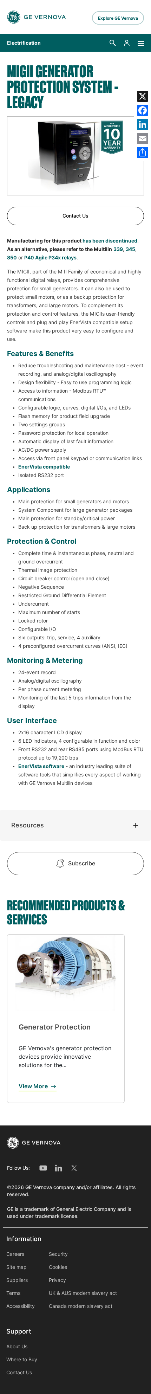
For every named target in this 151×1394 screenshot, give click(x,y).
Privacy (57, 1280)
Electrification (24, 42)
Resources (27, 825)
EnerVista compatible (44, 467)
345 (130, 249)
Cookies (58, 1267)
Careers (15, 1254)
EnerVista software (41, 766)
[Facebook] (143, 110)
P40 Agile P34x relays (50, 257)
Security (58, 1254)
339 (118, 249)
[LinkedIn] (143, 124)
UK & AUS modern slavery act (83, 1293)
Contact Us (75, 216)
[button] (113, 43)
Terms (13, 1293)
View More (33, 1086)
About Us (16, 1346)
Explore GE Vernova (118, 18)
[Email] (143, 138)
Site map (16, 1267)
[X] (143, 96)
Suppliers (17, 1280)
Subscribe (81, 863)
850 (12, 257)
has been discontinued (109, 241)
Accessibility (20, 1306)
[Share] (143, 153)
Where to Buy (21, 1359)
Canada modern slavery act (80, 1306)
